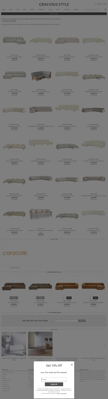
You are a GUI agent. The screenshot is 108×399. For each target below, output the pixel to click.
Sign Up (54, 384)
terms (58, 393)
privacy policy (63, 393)
